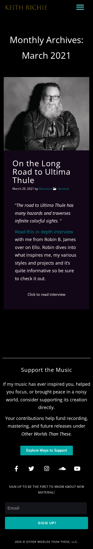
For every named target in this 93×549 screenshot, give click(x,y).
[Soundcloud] (61, 468)
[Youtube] (77, 468)
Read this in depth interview (44, 232)
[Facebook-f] (16, 468)
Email (11, 498)
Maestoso (45, 189)
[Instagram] (46, 468)
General (63, 189)
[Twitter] (31, 468)
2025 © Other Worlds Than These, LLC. (46, 542)
